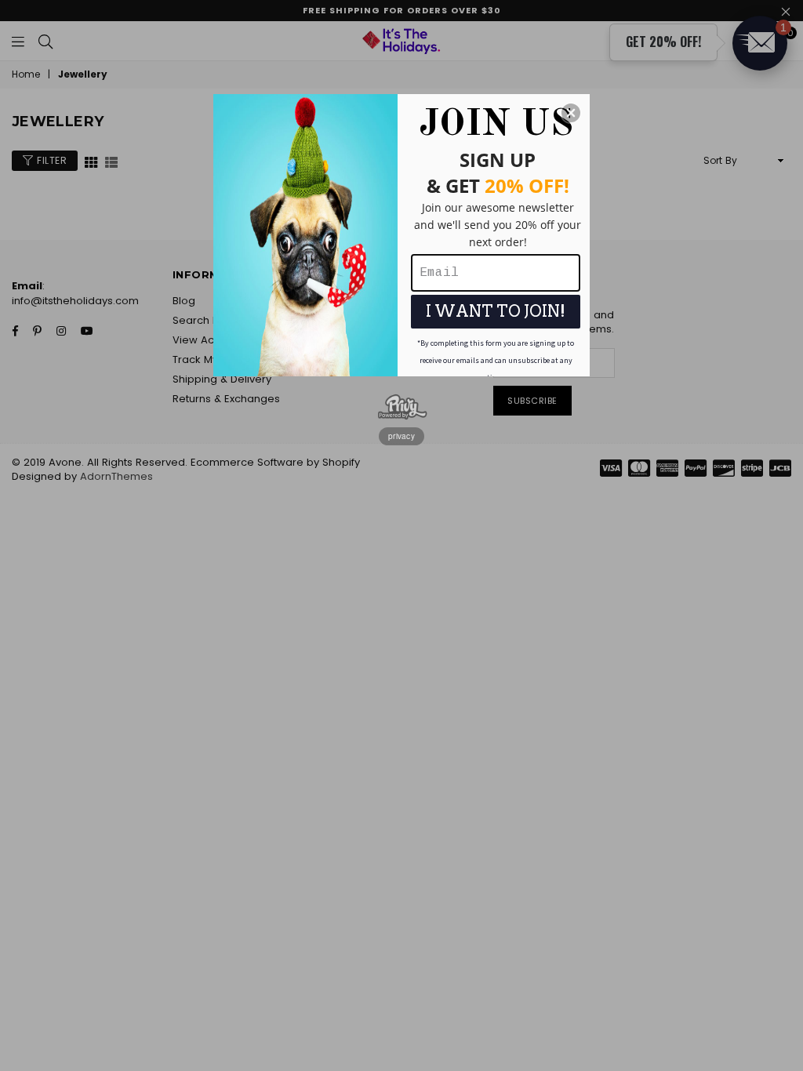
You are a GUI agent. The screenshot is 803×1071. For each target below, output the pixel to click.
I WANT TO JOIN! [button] (495, 311)
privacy (401, 435)
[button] (570, 112)
